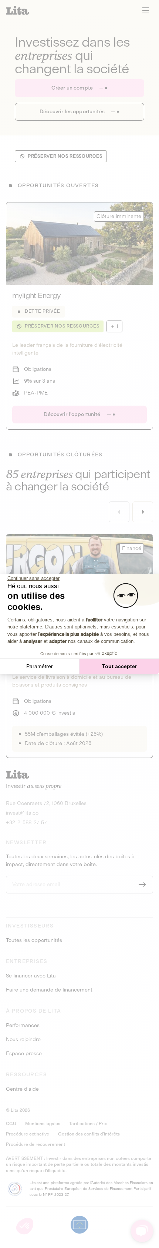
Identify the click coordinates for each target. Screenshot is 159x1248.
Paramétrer (39, 666)
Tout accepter (119, 666)
